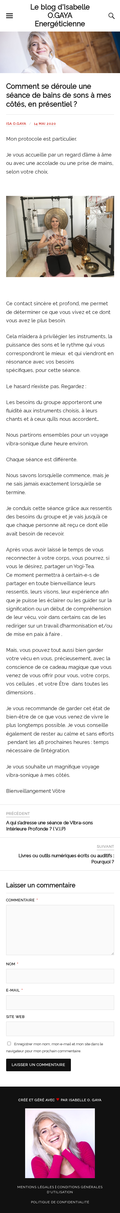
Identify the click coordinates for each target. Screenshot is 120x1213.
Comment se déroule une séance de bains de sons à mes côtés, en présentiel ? (58, 95)
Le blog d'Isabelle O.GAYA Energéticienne (60, 15)
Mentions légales (35, 1187)
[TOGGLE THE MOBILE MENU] (9, 15)
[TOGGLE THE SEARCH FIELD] (110, 15)
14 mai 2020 (45, 124)
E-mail (14, 990)
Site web (15, 1017)
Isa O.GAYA (16, 124)
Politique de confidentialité (60, 1202)
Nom (12, 964)
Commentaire (22, 900)
